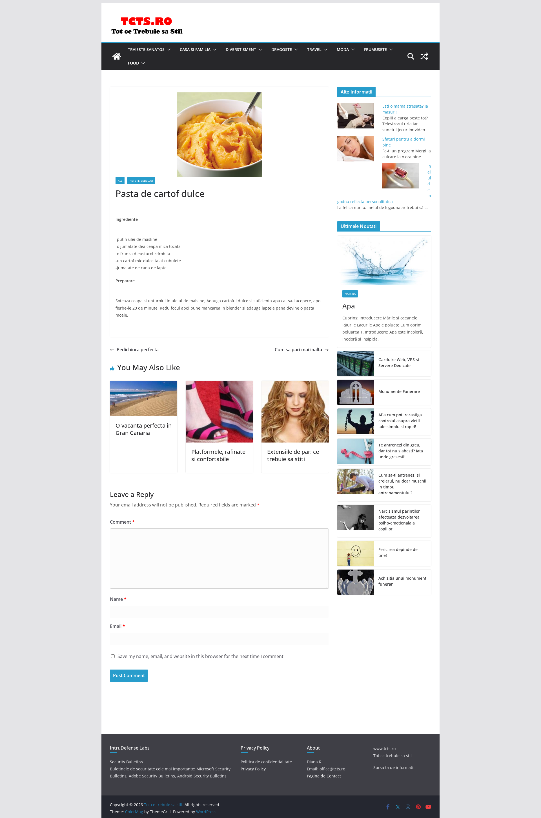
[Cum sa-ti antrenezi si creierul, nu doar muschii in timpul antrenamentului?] (355, 485)
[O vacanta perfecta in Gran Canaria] (143, 385)
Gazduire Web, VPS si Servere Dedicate (398, 362)
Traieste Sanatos (146, 49)
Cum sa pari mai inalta (298, 349)
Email (117, 626)
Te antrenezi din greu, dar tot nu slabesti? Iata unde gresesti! (400, 450)
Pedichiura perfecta (138, 349)
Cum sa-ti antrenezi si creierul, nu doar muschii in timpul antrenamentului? (402, 483)
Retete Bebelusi (141, 181)
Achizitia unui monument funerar (402, 581)
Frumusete (375, 49)
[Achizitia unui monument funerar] (355, 582)
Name (118, 599)
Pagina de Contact (324, 776)
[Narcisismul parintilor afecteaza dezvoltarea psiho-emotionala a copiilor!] (355, 521)
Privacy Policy (253, 769)
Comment (122, 522)
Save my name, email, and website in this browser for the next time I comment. (201, 656)
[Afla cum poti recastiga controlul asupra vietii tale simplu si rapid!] (355, 421)
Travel (314, 49)
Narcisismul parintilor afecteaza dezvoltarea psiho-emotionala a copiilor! (399, 520)
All (120, 181)
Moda (343, 49)
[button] (168, 50)
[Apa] (384, 260)
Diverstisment (241, 49)
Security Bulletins (126, 761)
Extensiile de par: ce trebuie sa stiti (293, 455)
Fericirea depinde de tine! (398, 552)
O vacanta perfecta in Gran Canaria (144, 429)
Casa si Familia (195, 49)
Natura (350, 294)
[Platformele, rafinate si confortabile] (219, 385)
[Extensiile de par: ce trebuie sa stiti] (295, 385)
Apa (348, 305)
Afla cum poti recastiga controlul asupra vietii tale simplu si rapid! (400, 420)
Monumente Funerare (399, 391)
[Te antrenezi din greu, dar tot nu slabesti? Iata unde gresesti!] (355, 452)
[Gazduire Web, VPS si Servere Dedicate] (355, 363)
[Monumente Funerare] (355, 392)
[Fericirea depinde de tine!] (355, 553)
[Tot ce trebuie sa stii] (116, 56)
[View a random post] (424, 56)
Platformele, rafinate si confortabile (218, 455)
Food (133, 63)
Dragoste (281, 49)
